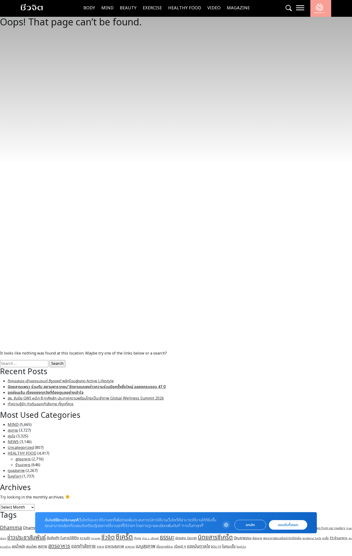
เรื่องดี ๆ (180, 546)
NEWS (13, 442)
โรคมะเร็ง (229, 546)
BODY (89, 8)
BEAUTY (128, 8)
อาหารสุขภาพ (114, 546)
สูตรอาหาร (23, 459)
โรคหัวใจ (241, 547)
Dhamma (11, 527)
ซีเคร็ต (124, 537)
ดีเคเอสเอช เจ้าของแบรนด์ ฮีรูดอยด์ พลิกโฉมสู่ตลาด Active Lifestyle (61, 381)
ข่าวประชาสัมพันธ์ (26, 537)
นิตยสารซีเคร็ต (215, 537)
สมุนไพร (31, 546)
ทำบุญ (137, 538)
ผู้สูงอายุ (257, 538)
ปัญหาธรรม (242, 538)
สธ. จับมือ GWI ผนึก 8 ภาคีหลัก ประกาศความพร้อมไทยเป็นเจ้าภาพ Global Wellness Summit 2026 (86, 398)
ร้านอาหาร (22, 465)
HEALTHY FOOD (184, 8)
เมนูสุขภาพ (145, 546)
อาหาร (100, 547)
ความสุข (95, 538)
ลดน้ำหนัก (18, 546)
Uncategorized (21, 448)
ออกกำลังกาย (83, 546)
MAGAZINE (238, 8)
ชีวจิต (108, 537)
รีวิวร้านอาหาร (338, 538)
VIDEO (214, 8)
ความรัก (85, 538)
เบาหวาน (130, 547)
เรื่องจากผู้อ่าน (164, 547)
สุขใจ (11, 436)
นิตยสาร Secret (186, 538)
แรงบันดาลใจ (198, 546)
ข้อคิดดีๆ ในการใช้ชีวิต (63, 538)
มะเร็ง (325, 538)
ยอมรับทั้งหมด (288, 524)
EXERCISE (152, 8)
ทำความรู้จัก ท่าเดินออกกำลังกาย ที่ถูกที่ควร (41, 404)
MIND (107, 8)
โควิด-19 (216, 547)
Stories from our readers (328, 528)
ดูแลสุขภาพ (16, 471)
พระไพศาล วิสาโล (311, 538)
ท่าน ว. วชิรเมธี (150, 538)
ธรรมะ (167, 537)
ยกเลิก (250, 524)
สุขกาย (13, 430)
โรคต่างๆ (14, 476)
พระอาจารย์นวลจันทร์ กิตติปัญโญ (282, 538)
